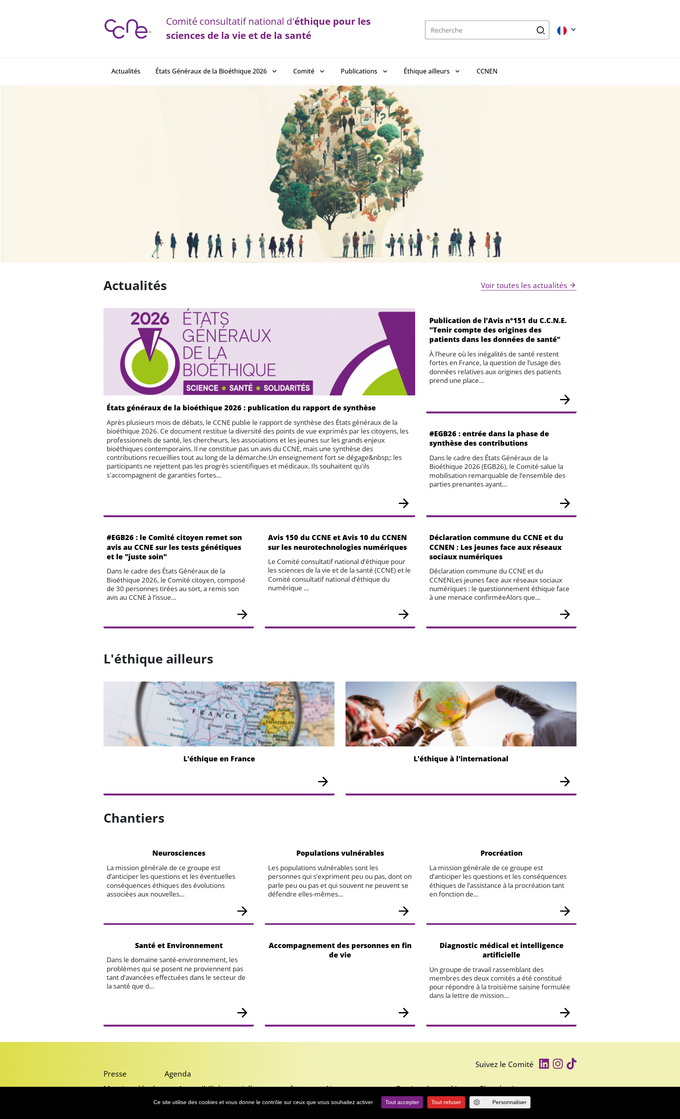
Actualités (125, 71)
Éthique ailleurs (427, 71)
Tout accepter (402, 1102)
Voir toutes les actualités (524, 285)
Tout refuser (446, 1102)
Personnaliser (509, 1102)
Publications (359, 71)
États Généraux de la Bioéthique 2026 (211, 71)
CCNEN (487, 71)
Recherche (540, 29)
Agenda (177, 1073)
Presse (115, 1073)
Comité (303, 71)
